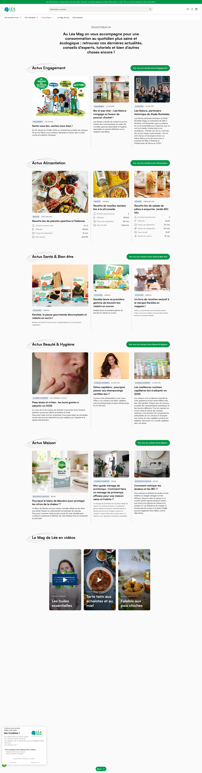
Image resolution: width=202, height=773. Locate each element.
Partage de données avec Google (15, 752)
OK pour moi (35, 762)
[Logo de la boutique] (9, 9)
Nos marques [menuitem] (30, 17)
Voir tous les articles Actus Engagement (150, 68)
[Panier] (196, 9)
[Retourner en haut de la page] (195, 621)
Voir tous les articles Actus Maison (152, 443)
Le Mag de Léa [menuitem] (63, 17)
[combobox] (100, 9)
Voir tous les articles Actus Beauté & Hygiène (148, 344)
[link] (188, 9)
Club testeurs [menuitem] (77, 17)
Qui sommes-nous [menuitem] (11, 17)
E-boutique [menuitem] (46, 17)
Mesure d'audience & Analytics (14, 754)
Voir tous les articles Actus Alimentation (150, 163)
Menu (99, 769)
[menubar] (101, 17)
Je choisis (13, 762)
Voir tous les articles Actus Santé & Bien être (148, 257)
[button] (4, 764)
